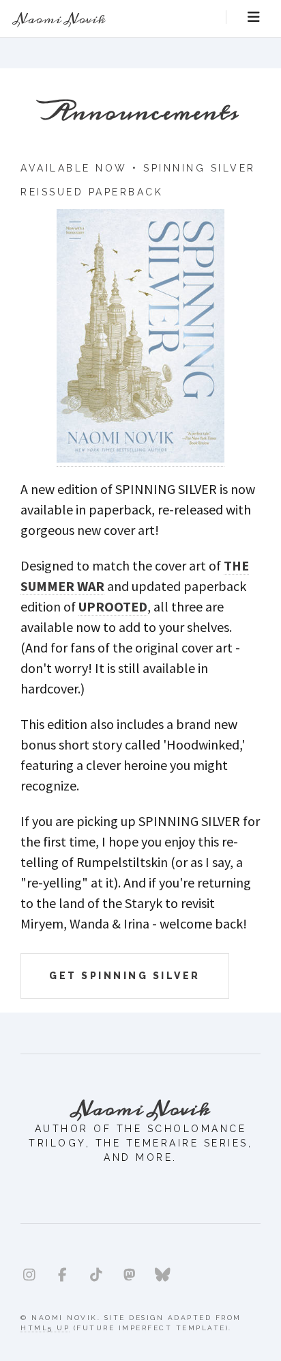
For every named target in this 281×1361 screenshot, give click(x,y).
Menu (253, 17)
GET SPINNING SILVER (125, 975)
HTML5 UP (45, 1328)
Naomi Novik (60, 19)
